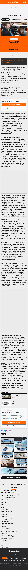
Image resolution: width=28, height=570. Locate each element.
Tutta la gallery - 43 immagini (13, 477)
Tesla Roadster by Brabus (7, 543)
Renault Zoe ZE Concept (6, 518)
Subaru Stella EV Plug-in (6, 538)
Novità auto (5, 19)
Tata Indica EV (4, 542)
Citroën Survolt (4, 501)
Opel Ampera (4, 540)
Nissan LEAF (4, 533)
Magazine (7, 56)
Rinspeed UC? (4, 502)
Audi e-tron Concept (5, 525)
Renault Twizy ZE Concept (7, 523)
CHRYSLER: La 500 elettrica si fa (8, 497)
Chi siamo (11, 558)
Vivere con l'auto (16, 19)
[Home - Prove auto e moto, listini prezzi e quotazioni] (13, 2)
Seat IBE (3, 504)
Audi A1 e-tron (4, 499)
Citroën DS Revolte (5, 528)
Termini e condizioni (13, 560)
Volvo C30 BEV (4, 519)
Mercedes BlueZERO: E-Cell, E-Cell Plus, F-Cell (11, 531)
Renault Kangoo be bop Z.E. (7, 537)
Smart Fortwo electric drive (7, 511)
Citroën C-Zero (4, 509)
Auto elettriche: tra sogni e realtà (8, 490)
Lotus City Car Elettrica (6, 535)
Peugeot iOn (4, 530)
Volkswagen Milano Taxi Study (8, 495)
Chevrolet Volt (4, 547)
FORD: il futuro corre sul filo (7, 492)
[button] (8, 555)
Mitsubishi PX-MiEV (5, 513)
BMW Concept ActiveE (6, 506)
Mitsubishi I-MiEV (5, 507)
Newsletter (4, 558)
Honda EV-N (4, 514)
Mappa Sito (17, 558)
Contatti (24, 558)
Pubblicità (22, 560)
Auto (2, 56)
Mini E (2, 545)
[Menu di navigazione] (1, 2)
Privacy (5, 560)
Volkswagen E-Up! (5, 521)
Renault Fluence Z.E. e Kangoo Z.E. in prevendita (12, 494)
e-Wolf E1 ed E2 (4, 516)
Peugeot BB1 (4, 526)
